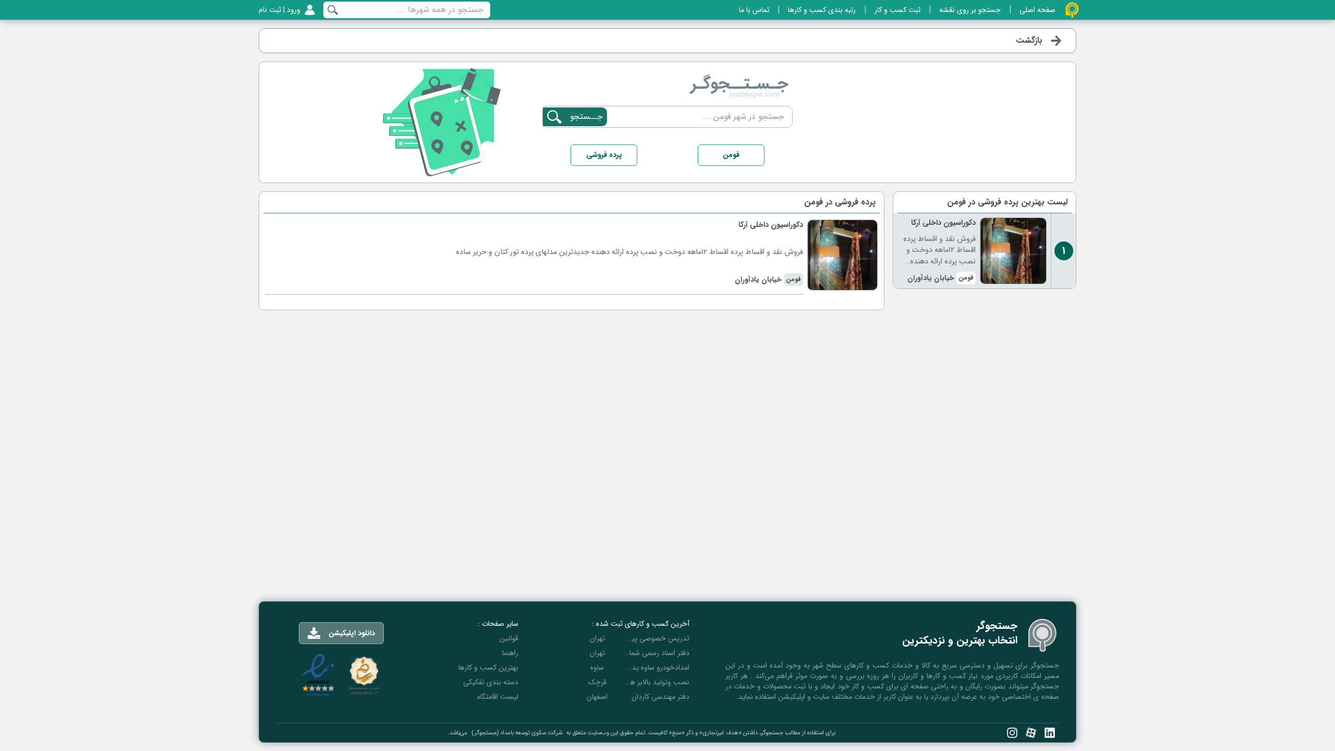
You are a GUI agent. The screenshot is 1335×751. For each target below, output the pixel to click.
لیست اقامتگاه (497, 697)
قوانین (509, 638)
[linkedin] (1050, 733)
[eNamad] (318, 675)
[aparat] (1031, 733)
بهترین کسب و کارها (488, 667)
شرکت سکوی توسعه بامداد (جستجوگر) (516, 732)
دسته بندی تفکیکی (490, 682)
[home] (1072, 10)
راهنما (510, 653)
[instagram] (1012, 733)
